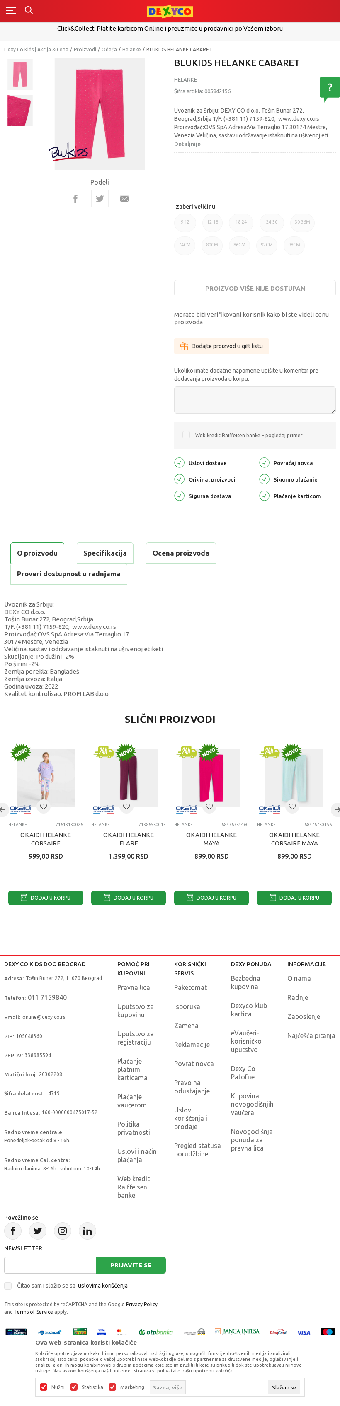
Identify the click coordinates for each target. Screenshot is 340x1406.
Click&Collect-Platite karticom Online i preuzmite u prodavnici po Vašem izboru (170, 28)
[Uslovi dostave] (179, 462)
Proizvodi (85, 49)
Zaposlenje (303, 1016)
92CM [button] (267, 248)
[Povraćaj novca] (264, 462)
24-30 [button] (271, 225)
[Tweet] (100, 198)
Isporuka (187, 1006)
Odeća (109, 49)
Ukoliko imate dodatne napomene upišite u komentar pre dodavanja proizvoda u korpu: (246, 374)
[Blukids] (69, 151)
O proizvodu (37, 553)
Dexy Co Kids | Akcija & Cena (36, 49)
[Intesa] (237, 1332)
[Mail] (124, 198)
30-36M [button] (302, 225)
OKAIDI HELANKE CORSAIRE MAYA (294, 839)
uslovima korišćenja (103, 1285)
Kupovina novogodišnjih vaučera (252, 1104)
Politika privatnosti (133, 1128)
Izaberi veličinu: (195, 206)
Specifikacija (105, 553)
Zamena (186, 1025)
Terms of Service (33, 1312)
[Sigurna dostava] (179, 495)
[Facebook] (75, 198)
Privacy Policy (142, 1304)
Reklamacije (192, 1044)
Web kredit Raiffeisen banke (133, 1187)
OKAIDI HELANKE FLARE (128, 839)
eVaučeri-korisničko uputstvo (246, 1041)
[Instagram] (62, 1231)
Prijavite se (130, 1265)
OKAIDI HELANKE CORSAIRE (45, 839)
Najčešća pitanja (311, 1035)
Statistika (92, 1387)
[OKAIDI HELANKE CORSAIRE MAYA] (294, 778)
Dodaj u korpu (49, 897)
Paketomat (190, 987)
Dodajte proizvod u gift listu (227, 346)
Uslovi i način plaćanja (137, 1155)
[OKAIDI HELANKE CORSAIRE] (46, 778)
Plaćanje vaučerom (132, 1101)
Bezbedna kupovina (245, 982)
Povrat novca (194, 1063)
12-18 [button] (212, 225)
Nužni (58, 1387)
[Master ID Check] (122, 1332)
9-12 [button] (185, 225)
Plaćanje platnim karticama (132, 1069)
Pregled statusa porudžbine (197, 1150)
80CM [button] (212, 248)
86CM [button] (239, 248)
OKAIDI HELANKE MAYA (211, 839)
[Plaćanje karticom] (264, 495)
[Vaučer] (80, 1332)
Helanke (131, 49)
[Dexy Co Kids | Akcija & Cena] (170, 10)
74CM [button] (185, 248)
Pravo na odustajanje (192, 1087)
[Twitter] (37, 1231)
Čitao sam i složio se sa (72, 1285)
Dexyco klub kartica (249, 1010)
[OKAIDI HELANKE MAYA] (211, 778)
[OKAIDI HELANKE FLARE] (129, 778)
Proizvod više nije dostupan (255, 288)
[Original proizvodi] (179, 478)
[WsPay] (194, 1332)
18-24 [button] (241, 225)
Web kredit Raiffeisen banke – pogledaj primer (249, 435)
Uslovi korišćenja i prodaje (190, 1118)
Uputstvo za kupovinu (135, 1010)
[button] (43, 806)
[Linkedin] (87, 1231)
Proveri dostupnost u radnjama (69, 574)
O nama (299, 978)
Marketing (132, 1387)
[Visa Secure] (101, 1332)
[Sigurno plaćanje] (264, 478)
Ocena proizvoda (181, 553)
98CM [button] (294, 248)
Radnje (297, 997)
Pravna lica (133, 987)
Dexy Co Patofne (243, 1073)
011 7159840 (47, 997)
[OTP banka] (156, 1332)
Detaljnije (187, 144)
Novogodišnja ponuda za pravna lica (252, 1140)
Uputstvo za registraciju (135, 1038)
